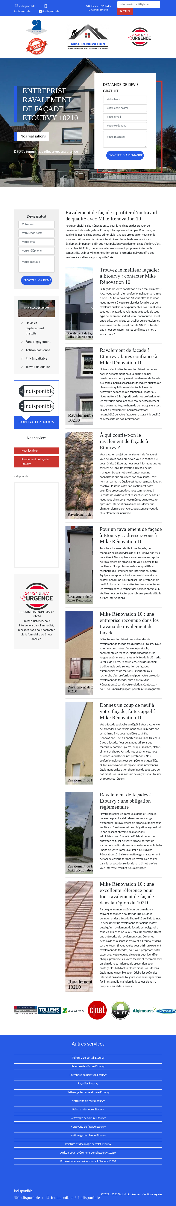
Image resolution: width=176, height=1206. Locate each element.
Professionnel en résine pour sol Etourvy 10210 (88, 1161)
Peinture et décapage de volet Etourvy (88, 1144)
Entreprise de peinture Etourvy (88, 1075)
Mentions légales (152, 1194)
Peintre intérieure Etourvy (88, 1109)
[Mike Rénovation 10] (88, 36)
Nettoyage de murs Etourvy (88, 1101)
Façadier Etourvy (88, 1083)
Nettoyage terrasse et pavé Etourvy (88, 1092)
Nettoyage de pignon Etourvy (88, 1135)
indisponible (27, 6)
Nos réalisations (33, 136)
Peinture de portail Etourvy (88, 1057)
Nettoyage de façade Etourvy (88, 1126)
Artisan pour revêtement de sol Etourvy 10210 (88, 1152)
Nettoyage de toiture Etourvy (88, 1118)
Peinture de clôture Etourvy (88, 1066)
